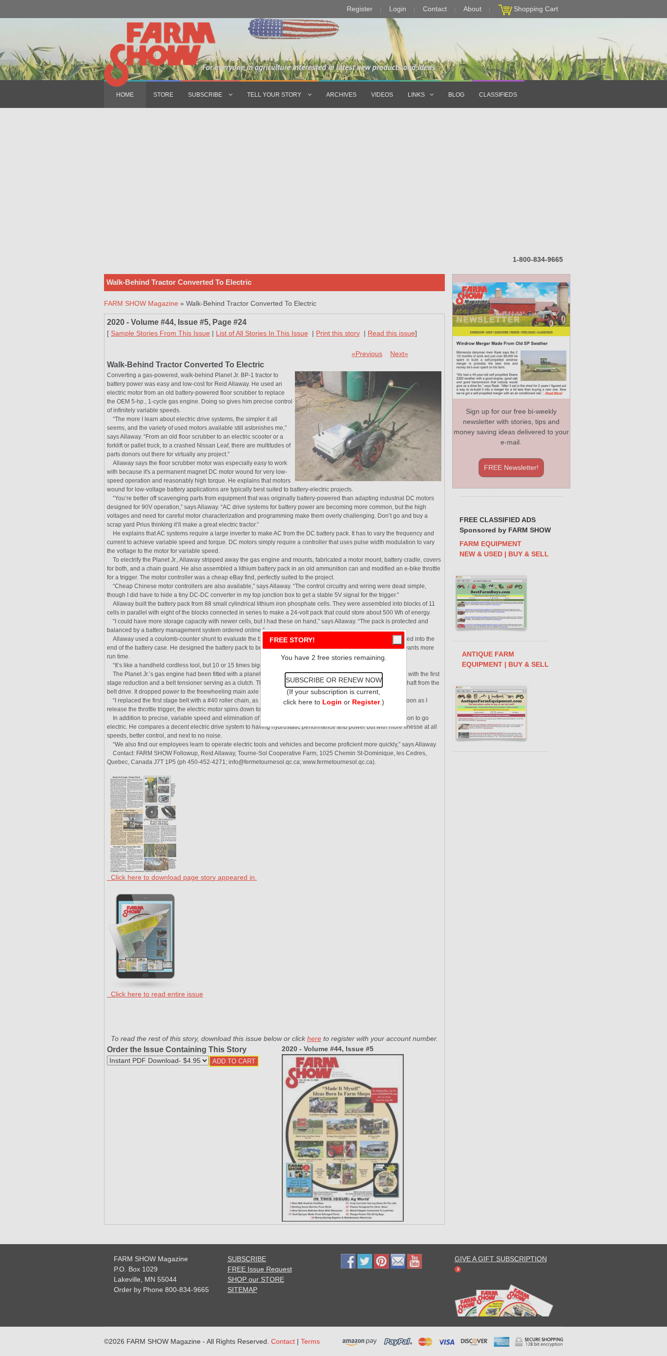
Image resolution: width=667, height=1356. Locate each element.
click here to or (331, 702)
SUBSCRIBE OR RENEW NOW (334, 680)
